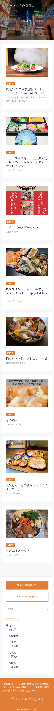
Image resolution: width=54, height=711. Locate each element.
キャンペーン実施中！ (27, 596)
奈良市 (14, 666)
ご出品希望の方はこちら (27, 585)
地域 (8, 625)
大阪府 (12, 642)
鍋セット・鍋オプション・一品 (26, 358)
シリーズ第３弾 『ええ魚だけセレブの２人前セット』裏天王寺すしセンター (27, 162)
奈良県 (12, 662)
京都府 (12, 629)
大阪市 (10, 84)
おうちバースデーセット (22, 227)
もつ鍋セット (15, 420)
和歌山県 (13, 635)
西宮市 (14, 656)
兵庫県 (12, 652)
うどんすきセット (18, 550)
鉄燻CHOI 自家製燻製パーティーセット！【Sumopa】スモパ (27, 91)
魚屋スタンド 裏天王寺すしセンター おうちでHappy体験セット (27, 293)
